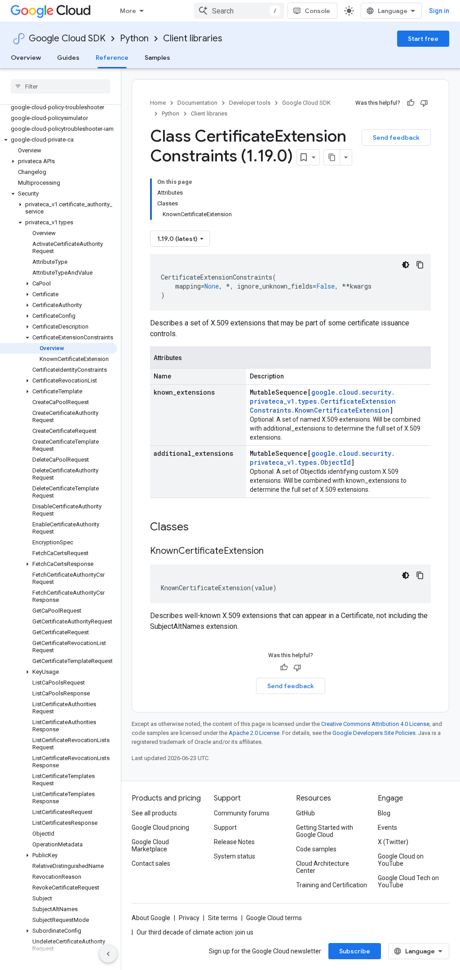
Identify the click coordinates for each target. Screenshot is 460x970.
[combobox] (239, 11)
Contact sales (151, 863)
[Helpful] (410, 103)
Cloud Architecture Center (322, 867)
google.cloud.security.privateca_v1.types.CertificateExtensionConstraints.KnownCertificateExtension (323, 401)
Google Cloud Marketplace (150, 845)
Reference (112, 57)
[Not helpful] (424, 103)
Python (134, 38)
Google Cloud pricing (160, 827)
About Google (151, 917)
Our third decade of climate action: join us (195, 932)
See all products (154, 813)
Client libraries (192, 38)
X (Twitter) (393, 841)
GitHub (305, 813)
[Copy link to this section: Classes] (200, 527)
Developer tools (249, 102)
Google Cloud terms (274, 917)
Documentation (197, 102)
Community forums (242, 813)
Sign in (439, 10)
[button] (58, 139)
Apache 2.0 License (254, 733)
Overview (26, 57)
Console (317, 11)
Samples (157, 57)
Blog (384, 813)
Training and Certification (331, 885)
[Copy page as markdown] (332, 157)
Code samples (316, 849)
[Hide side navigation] (108, 954)
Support (225, 827)
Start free (423, 39)
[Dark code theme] (405, 265)
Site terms (223, 917)
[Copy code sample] (420, 265)
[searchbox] (60, 86)
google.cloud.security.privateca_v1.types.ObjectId (322, 458)
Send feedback (396, 137)
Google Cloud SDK (67, 38)
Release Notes (234, 841)
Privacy (189, 917)
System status (234, 856)
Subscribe (354, 951)
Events (387, 827)
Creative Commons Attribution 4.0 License (375, 724)
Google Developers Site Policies (374, 733)
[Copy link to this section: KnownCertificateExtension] (273, 551)
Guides (68, 57)
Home (158, 102)
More (128, 11)
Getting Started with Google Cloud (324, 831)
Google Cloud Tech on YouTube (408, 881)
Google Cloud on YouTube (401, 860)
